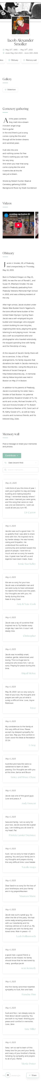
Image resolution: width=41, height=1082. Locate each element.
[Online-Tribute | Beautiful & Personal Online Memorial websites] (15, 1076)
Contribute (10, 455)
